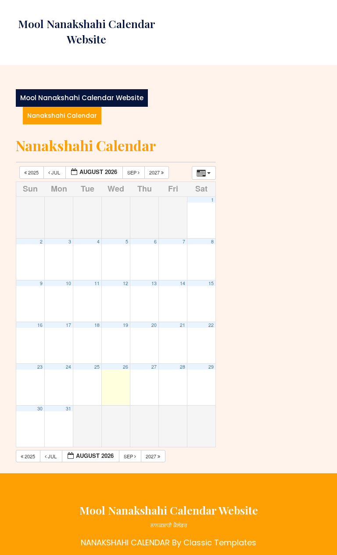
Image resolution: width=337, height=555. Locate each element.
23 (40, 366)
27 (154, 366)
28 (182, 366)
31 (68, 408)
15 (211, 283)
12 (125, 283)
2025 (33, 172)
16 (40, 325)
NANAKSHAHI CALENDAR (125, 542)
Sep (132, 172)
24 (68, 366)
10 (68, 283)
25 (97, 366)
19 (125, 325)
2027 (155, 172)
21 (182, 325)
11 (97, 283)
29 (211, 366)
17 (68, 325)
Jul (55, 172)
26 (125, 366)
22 (211, 325)
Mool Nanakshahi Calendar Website (81, 97)
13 (154, 283)
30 (40, 408)
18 (97, 325)
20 (154, 325)
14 (182, 283)
